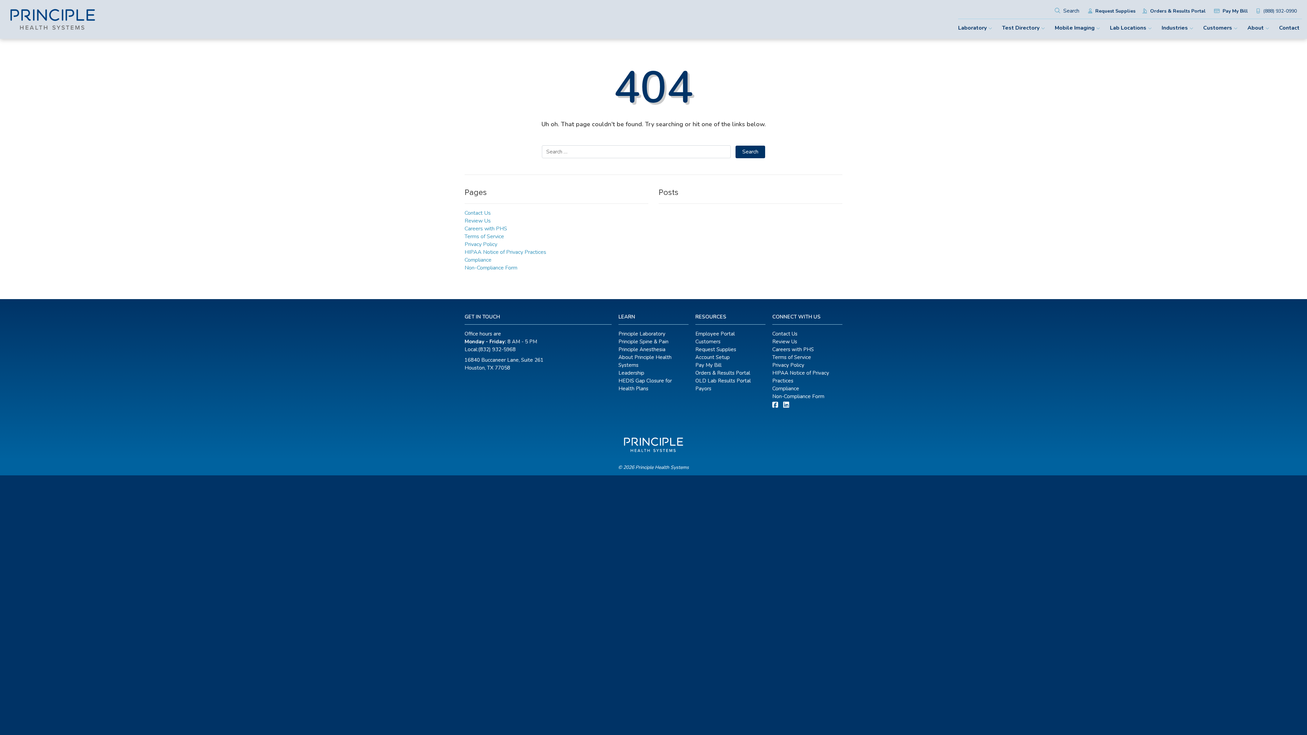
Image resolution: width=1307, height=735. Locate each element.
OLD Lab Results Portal (723, 380)
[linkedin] (786, 405)
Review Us (478, 221)
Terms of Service (484, 236)
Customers (1217, 28)
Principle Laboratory (641, 333)
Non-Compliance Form (491, 268)
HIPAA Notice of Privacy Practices (505, 252)
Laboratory (972, 28)
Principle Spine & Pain (643, 341)
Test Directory (1020, 28)
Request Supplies (1114, 11)
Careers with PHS (486, 228)
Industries (1175, 28)
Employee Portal (715, 333)
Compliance (478, 260)
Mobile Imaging (1075, 28)
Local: (490, 349)
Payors (703, 388)
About (1255, 28)
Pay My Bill (1234, 11)
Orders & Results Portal (1177, 11)
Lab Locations (1128, 28)
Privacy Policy (481, 244)
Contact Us (478, 213)
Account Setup (712, 357)
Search (1070, 11)
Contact (1289, 28)
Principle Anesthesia (641, 349)
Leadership (631, 373)
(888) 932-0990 (1279, 11)
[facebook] (775, 405)
